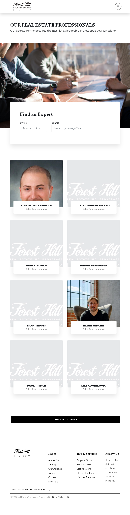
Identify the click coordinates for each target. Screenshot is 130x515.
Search (55, 123)
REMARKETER (60, 497)
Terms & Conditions (21, 489)
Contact (53, 477)
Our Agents (55, 468)
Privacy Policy (42, 489)
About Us (53, 460)
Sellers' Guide (84, 464)
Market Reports (86, 477)
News (51, 473)
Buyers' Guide (84, 460)
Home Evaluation (87, 473)
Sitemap (53, 481)
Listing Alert (84, 468)
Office (23, 123)
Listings (52, 464)
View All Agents (65, 419)
